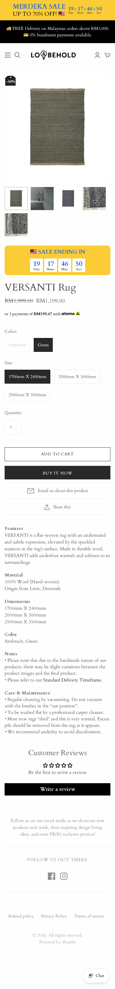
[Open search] (17, 55)
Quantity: (13, 413)
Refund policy (21, 916)
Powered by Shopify (57, 942)
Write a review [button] (57, 789)
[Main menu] (8, 55)
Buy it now (57, 473)
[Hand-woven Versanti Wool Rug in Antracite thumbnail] (68, 198)
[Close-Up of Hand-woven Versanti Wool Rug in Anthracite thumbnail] (94, 198)
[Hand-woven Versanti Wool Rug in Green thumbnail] (16, 198)
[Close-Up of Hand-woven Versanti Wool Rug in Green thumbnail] (16, 224)
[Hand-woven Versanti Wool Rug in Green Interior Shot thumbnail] (42, 198)
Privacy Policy (54, 916)
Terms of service (89, 916)
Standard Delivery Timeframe (72, 680)
